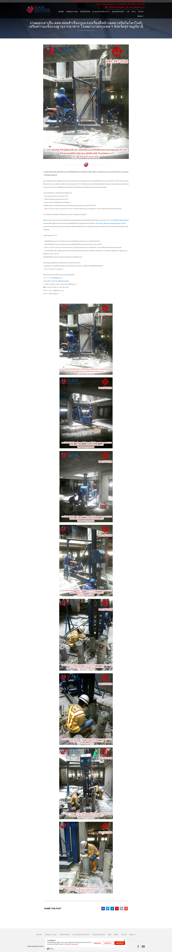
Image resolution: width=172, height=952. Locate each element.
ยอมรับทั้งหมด (119, 943)
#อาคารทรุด (100, 223)
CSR (128, 11)
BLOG (134, 11)
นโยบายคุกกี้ (74, 944)
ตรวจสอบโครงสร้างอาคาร (100, 11)
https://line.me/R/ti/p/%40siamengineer (56, 281)
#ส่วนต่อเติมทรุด (115, 223)
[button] (103, 908)
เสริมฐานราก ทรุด (72, 11)
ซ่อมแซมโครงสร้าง (118, 11)
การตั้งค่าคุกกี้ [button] (96, 943)
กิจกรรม (141, 11)
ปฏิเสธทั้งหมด (107, 943)
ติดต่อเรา (141, 16)
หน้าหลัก (61, 11)
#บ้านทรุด (107, 223)
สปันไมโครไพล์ (85, 11)
